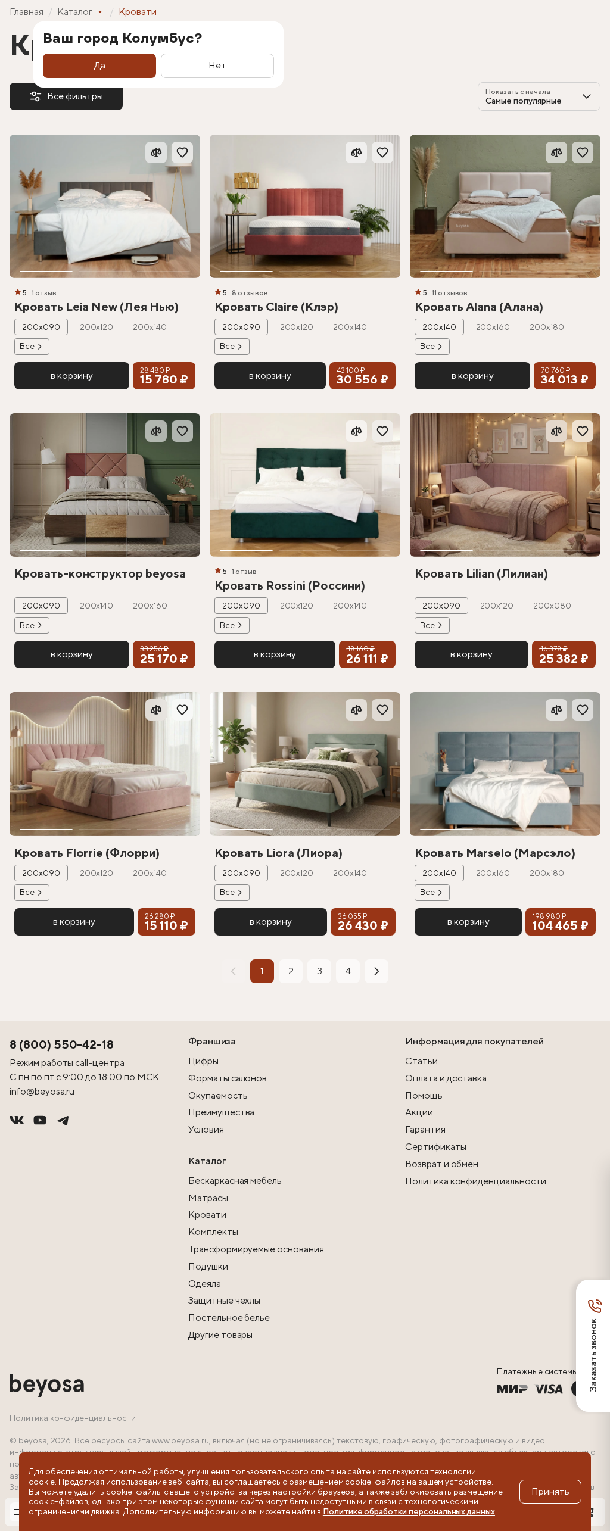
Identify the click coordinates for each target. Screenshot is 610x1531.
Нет (217, 65)
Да (99, 65)
